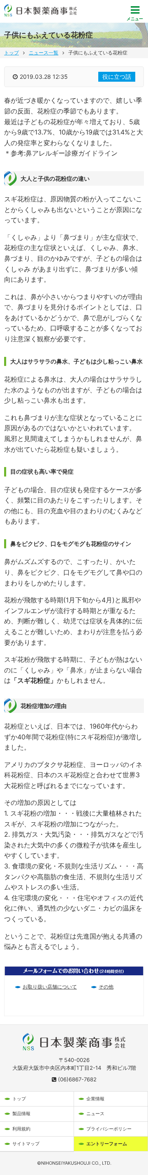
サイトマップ (25, 1144)
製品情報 (21, 1113)
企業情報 (95, 1099)
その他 (106, 987)
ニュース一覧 (43, 53)
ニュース (95, 1113)
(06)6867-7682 (76, 1079)
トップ (11, 53)
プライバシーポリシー (109, 1129)
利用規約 (21, 1129)
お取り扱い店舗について (50, 987)
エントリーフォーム (106, 1144)
